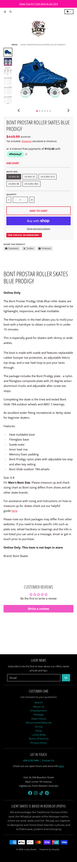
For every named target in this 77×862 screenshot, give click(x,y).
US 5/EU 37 (29, 176)
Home (15, 44)
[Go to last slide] (18, 110)
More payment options (38, 228)
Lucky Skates (30, 849)
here (14, 511)
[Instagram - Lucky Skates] (36, 793)
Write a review (38, 609)
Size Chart (12, 163)
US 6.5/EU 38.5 (31, 183)
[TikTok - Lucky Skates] (41, 793)
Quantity (11, 194)
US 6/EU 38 (13, 183)
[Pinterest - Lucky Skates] (47, 793)
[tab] (37, 111)
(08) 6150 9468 (31, 760)
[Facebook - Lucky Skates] (30, 793)
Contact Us (48, 760)
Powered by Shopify (49, 849)
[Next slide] (68, 110)
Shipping (26, 141)
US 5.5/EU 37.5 (48, 176)
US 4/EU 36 (13, 176)
